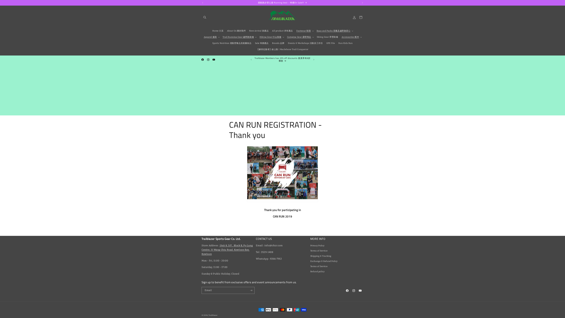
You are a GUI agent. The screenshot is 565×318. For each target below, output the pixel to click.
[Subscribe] (251, 290)
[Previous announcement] (202, 3)
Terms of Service (319, 251)
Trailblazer (213, 315)
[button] (205, 17)
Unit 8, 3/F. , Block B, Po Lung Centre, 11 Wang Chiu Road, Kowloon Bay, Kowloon (227, 249)
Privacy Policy (317, 245)
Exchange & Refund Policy (324, 261)
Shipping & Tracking (320, 256)
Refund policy (317, 271)
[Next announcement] (362, 3)
